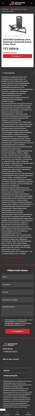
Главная (4, 9)
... (30, 9)
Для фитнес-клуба (19, 9)
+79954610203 (10, 352)
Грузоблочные (7, 11)
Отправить (17, 331)
